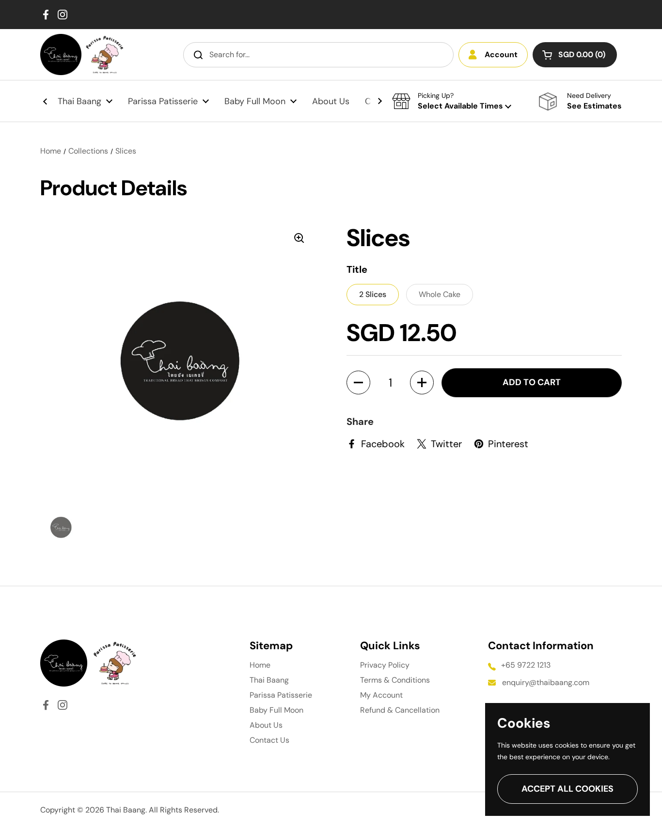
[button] (575, 54)
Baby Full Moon (276, 710)
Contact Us (269, 740)
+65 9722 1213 (526, 665)
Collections (88, 151)
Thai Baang (269, 680)
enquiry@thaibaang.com (545, 682)
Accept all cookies (567, 789)
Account (501, 54)
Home (50, 151)
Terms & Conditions (395, 680)
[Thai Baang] (60, 54)
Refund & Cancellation (400, 710)
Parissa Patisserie (281, 695)
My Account (381, 695)
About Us (266, 725)
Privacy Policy (385, 665)
